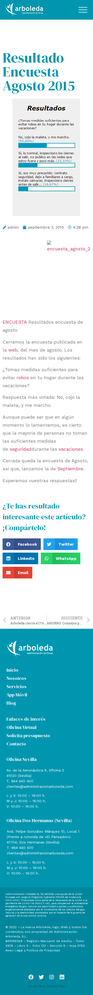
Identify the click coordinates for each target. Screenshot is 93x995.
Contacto (16, 744)
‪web (13, 350)
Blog (11, 703)
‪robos (23, 377)
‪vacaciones (71, 449)
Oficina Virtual (21, 727)
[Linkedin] (62, 977)
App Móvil (16, 694)
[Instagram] (52, 977)
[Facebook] (31, 977)
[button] (22, 544)
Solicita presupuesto (28, 735)
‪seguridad (20, 449)
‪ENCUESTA (15, 322)
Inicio (12, 670)
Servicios (16, 686)
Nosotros (16, 678)
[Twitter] (41, 977)
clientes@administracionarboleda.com (39, 786)
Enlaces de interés (25, 719)
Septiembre (70, 468)
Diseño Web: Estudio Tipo (46, 986)
